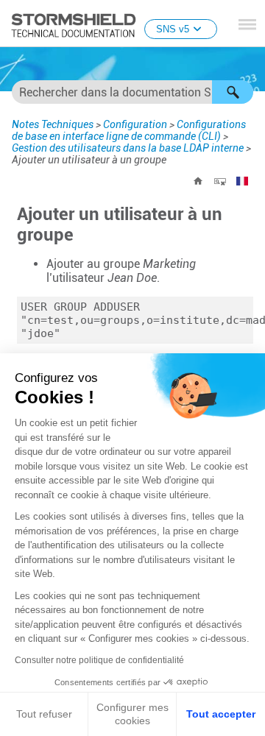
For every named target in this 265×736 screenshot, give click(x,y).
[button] (232, 92)
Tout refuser (44, 714)
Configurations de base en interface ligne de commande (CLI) (129, 130)
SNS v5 (172, 29)
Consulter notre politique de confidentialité (99, 660)
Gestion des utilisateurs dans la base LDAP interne (128, 148)
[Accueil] (198, 181)
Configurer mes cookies (132, 713)
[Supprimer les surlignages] (220, 181)
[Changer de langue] (242, 181)
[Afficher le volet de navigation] (247, 24)
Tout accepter (220, 714)
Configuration (135, 124)
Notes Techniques (52, 124)
